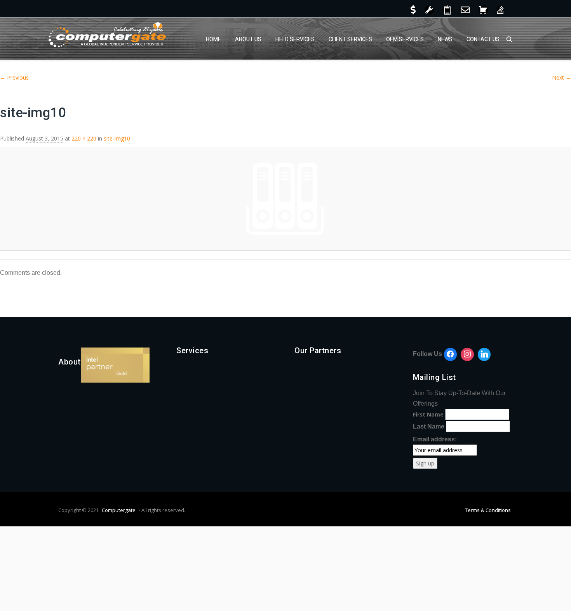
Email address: (435, 439)
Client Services (350, 39)
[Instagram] (467, 354)
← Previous (14, 77)
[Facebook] (450, 354)
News (445, 39)
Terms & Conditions (488, 510)
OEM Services (405, 39)
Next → (561, 77)
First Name (428, 414)
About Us (248, 39)
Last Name (428, 426)
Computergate (119, 510)
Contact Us (483, 39)
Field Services (295, 39)
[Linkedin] (484, 354)
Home (213, 39)
